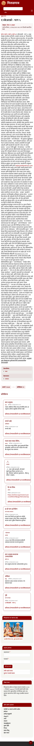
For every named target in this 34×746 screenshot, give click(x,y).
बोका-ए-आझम (11, 25)
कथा (6, 371)
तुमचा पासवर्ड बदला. (9, 673)
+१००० (7, 532)
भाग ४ (14, 34)
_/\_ (7, 461)
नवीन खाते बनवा (8, 671)
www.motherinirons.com (24, 165)
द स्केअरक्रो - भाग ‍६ (10, 603)
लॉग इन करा (19, 414)
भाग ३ (10, 34)
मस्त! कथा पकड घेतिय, (12, 441)
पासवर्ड (6, 659)
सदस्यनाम (6, 652)
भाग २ (7, 34)
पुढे (6, 595)
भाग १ (3, 34)
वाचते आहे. (8, 421)
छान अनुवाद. (9, 402)
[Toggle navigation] (32, 11)
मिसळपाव (13, 3)
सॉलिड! (7, 576)
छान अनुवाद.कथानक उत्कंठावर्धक (11, 555)
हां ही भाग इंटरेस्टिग (11, 509)
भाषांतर (7, 379)
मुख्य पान (3, 16)
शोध (6, 12)
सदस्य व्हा (29, 414)
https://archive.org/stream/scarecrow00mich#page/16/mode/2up (18, 496)
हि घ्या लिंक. (11, 487)
